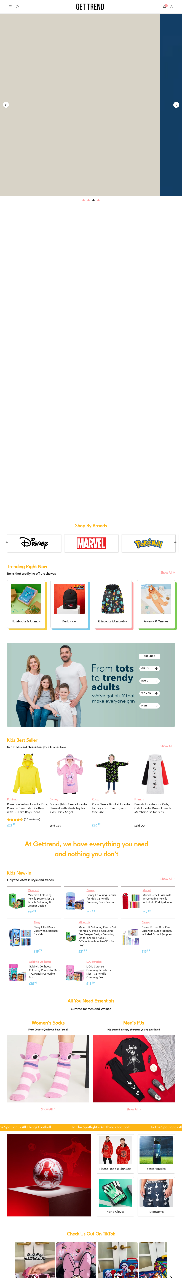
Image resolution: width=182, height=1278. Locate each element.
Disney (54, 1265)
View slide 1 (83, 200)
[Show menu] (10, 7)
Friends (139, 1265)
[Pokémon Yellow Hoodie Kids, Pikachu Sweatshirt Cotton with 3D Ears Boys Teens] (27, 1239)
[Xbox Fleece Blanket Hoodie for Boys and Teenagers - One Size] (112, 1239)
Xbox (95, 1265)
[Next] (176, 105)
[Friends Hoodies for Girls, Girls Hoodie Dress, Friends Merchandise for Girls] (154, 1239)
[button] (17, 7)
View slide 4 (98, 200)
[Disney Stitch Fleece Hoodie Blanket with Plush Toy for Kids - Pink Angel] (70, 1239)
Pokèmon (13, 1265)
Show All (166, 1038)
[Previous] (6, 105)
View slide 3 (93, 200)
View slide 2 (88, 200)
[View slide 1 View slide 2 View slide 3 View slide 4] (91, 105)
